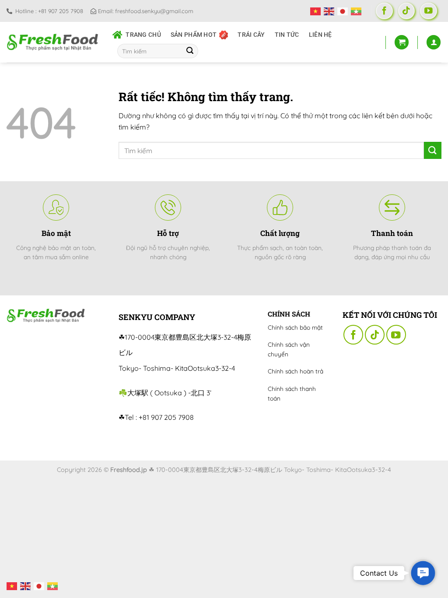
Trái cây (251, 35)
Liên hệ (320, 35)
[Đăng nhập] (434, 42)
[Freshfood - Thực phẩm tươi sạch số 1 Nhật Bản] (53, 42)
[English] (330, 10)
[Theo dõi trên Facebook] (384, 11)
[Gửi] (189, 51)
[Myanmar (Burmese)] (357, 10)
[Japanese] (344, 10)
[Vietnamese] (317, 10)
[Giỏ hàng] (402, 42)
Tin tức (287, 35)
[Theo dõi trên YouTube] (428, 11)
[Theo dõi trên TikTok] (406, 11)
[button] (423, 573)
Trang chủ (143, 35)
